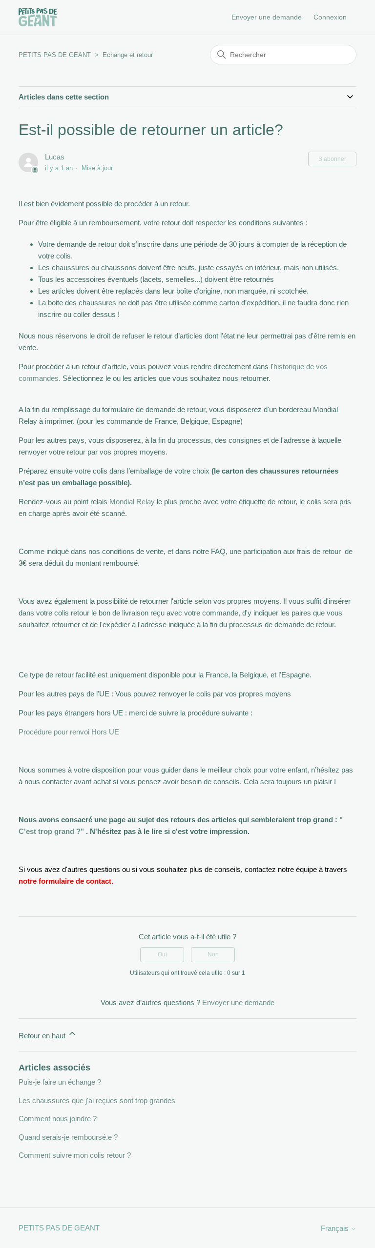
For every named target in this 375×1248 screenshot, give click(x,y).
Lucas (54, 157)
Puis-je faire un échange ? (60, 1082)
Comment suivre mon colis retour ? (75, 1155)
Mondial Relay (132, 501)
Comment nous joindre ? (58, 1118)
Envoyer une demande (266, 17)
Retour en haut (43, 1035)
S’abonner (332, 159)
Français (336, 1228)
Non (213, 954)
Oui (162, 954)
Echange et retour (128, 55)
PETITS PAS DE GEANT (55, 55)
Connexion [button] (330, 17)
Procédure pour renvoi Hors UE (69, 732)
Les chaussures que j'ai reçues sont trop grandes (97, 1100)
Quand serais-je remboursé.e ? (68, 1137)
